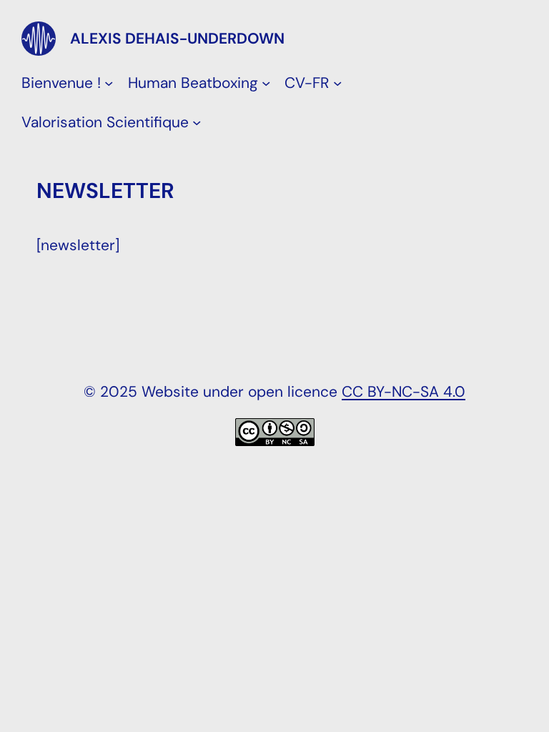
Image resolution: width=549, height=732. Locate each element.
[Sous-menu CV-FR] (337, 82)
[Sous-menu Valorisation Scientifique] (196, 122)
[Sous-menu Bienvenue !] (108, 82)
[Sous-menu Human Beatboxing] (266, 82)
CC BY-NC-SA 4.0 (403, 391)
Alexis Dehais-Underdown (177, 38)
